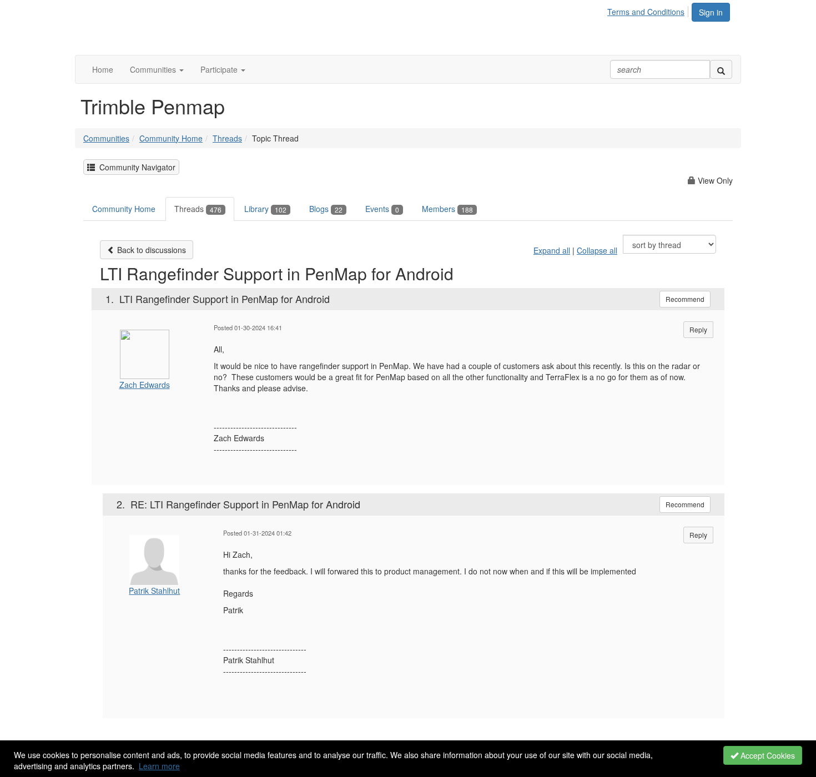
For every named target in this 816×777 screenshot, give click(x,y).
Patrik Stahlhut (154, 590)
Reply (698, 329)
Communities (106, 138)
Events (382, 208)
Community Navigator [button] (135, 167)
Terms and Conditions (645, 11)
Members (447, 208)
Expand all (551, 250)
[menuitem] (649, 10)
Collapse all (597, 250)
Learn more (159, 765)
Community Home (171, 138)
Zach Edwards (144, 384)
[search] (721, 69)
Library (265, 208)
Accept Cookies (766, 755)
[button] (157, 69)
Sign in (711, 12)
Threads (227, 138)
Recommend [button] (685, 299)
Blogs (325, 208)
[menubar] (649, 10)
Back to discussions (150, 249)
